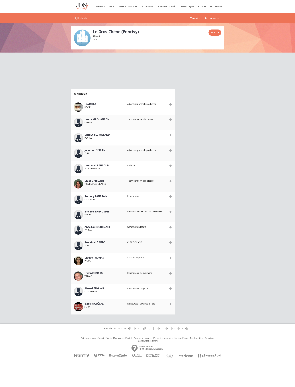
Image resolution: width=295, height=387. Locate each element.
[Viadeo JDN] (169, 356)
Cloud (202, 6)
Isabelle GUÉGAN (94, 303)
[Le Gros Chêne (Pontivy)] (82, 37)
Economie (216, 6)
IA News (100, 6)
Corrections (209, 338)
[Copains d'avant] (153, 356)
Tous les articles (196, 338)
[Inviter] (170, 104)
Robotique (187, 6)
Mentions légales (181, 338)
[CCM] (99, 356)
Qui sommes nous (88, 338)
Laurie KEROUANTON (97, 119)
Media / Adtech (128, 6)
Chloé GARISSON (94, 181)
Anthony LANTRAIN (96, 196)
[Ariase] (186, 355)
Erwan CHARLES (94, 273)
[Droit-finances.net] (137, 356)
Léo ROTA (90, 104)
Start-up (147, 6)
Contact (100, 338)
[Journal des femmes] (81, 356)
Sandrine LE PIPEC (95, 242)
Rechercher (83, 18)
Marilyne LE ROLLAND (97, 134)
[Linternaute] (118, 355)
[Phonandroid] (209, 356)
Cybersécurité (166, 6)
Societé (129, 338)
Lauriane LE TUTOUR (97, 165)
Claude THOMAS (94, 257)
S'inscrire (195, 18)
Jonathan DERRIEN (95, 150)
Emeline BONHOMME (97, 211)
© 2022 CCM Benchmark (147, 341)
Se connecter (212, 18)
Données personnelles (143, 338)
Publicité (109, 338)
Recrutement (119, 338)
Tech (111, 6)
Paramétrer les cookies (163, 338)
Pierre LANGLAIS (94, 288)
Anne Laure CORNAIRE (97, 227)
